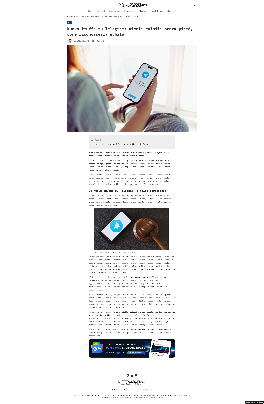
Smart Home (156, 11)
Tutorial (170, 11)
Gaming (143, 11)
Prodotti (100, 11)
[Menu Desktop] (69, 5)
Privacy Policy (131, 390)
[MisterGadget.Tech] (132, 5)
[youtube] (136, 375)
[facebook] (128, 375)
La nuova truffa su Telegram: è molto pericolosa (121, 144)
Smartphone (114, 11)
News (90, 11)
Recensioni (130, 11)
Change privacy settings (254, 402)
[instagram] (132, 375)
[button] (195, 5)
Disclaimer (147, 390)
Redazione (116, 390)
